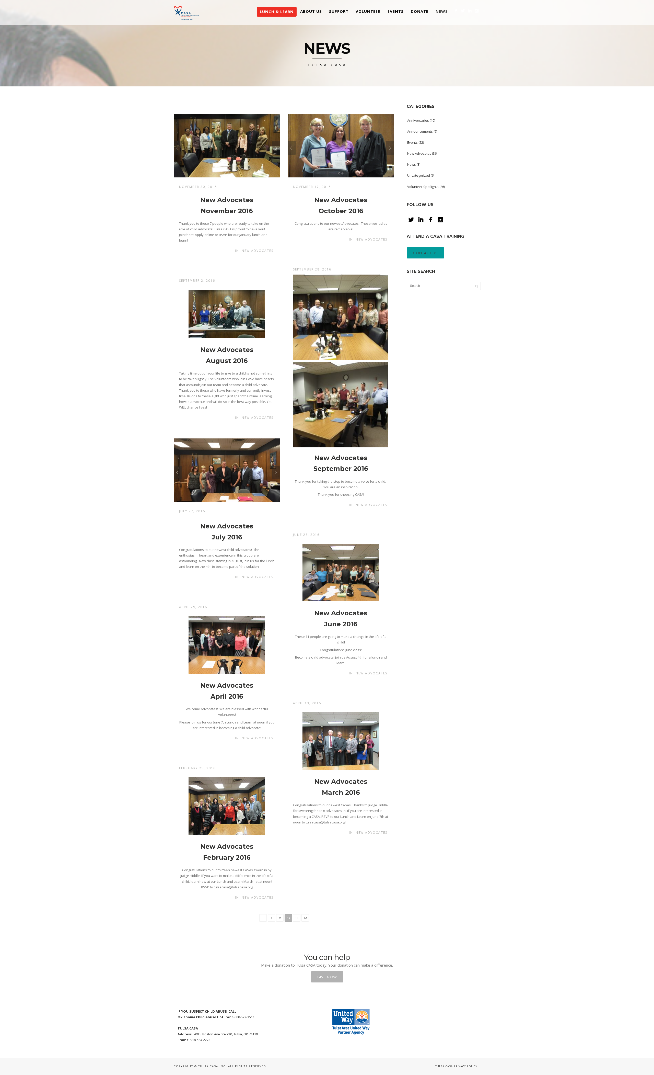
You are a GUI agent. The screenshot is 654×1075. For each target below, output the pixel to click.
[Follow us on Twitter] (463, 10)
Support (338, 11)
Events (396, 11)
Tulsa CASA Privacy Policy (456, 1066)
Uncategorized (418, 175)
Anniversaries (418, 120)
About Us (311, 11)
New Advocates (257, 250)
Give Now (327, 977)
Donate (419, 11)
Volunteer (368, 11)
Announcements (420, 131)
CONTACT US (425, 253)
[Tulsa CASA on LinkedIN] (469, 10)
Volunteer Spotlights (423, 186)
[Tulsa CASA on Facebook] (456, 10)
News (442, 11)
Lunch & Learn (277, 11)
